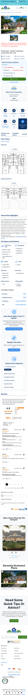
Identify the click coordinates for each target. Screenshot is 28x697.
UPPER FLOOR (20, 588)
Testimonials (16, 656)
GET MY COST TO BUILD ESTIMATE (14, 328)
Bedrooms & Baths (9, 373)
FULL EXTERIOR (5, 588)
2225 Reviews (9, 413)
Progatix (23, 694)
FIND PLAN (23, 637)
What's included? (5, 141)
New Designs (4, 650)
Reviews (24, 134)
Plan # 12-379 (22, 582)
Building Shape (8, 383)
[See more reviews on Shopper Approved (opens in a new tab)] (11, 449)
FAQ (2, 656)
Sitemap (24, 691)
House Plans (3, 12)
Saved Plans (16, 648)
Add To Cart (15, 79)
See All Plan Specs (23, 126)
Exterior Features (9, 380)
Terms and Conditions (18, 653)
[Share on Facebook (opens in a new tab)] (7, 449)
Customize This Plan (14, 350)
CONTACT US (4, 662)
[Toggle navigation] (26, 8)
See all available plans (13, 4)
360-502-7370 (15, 675)
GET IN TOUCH (14, 620)
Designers (16, 650)
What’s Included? (14, 82)
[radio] (20, 407)
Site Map (3, 658)
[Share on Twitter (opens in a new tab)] (9, 449)
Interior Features (9, 377)
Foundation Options (15, 134)
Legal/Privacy (4, 653)
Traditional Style (10, 12)
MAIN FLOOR (12, 588)
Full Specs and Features (5, 134)
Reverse (24, 32)
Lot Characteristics (10, 366)
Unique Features (8, 387)
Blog (2, 664)
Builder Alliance (17, 658)
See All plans (14, 555)
